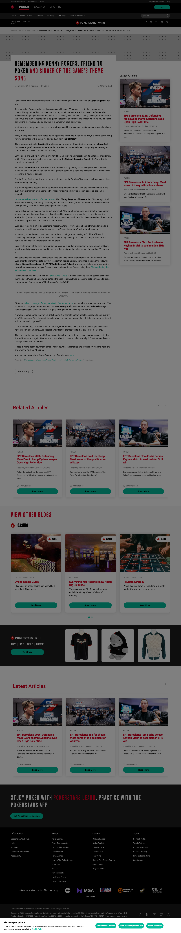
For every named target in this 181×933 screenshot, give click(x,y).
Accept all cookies (155, 926)
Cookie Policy (37, 929)
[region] (90, 925)
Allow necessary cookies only (131, 926)
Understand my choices (106, 926)
